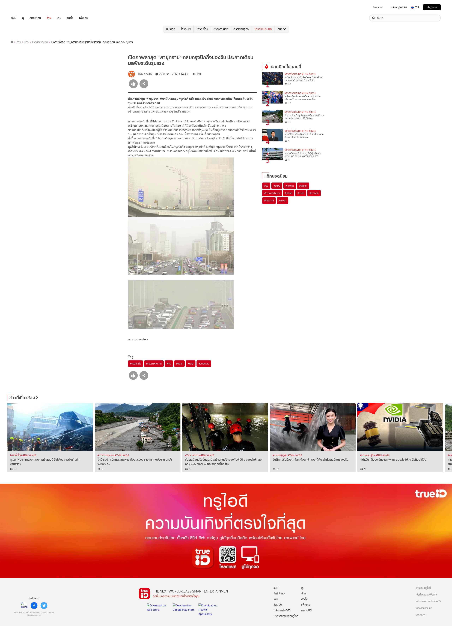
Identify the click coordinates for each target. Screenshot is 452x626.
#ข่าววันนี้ (314, 193)
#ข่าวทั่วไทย (16, 455)
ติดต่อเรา (421, 615)
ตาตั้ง (70, 18)
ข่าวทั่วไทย (202, 29)
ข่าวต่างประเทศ (263, 29)
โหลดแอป (378, 7)
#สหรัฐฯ (303, 185)
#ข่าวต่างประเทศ (293, 74)
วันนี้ (13, 18)
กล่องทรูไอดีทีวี (281, 610)
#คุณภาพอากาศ (154, 363)
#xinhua (290, 185)
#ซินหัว (276, 185)
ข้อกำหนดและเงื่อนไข (426, 595)
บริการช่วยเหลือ (424, 608)
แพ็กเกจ (305, 605)
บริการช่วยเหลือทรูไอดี (285, 616)
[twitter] (43, 605)
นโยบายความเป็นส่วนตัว (428, 601)
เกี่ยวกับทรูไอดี (423, 588)
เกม (59, 18)
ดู (23, 18)
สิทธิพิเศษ (35, 18)
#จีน (169, 363)
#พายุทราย (204, 363)
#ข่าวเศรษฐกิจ (280, 455)
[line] (24, 605)
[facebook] (34, 605)
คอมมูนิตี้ (306, 610)
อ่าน (49, 18)
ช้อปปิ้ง (277, 605)
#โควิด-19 (269, 200)
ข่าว (27, 42)
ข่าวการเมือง (221, 29)
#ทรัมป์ (301, 193)
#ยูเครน (282, 200)
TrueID (21, 7)
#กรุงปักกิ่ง (135, 363)
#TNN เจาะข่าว (192, 455)
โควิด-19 (186, 29)
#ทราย (179, 363)
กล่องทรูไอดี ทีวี (399, 7)
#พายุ (190, 363)
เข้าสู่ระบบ (432, 7)
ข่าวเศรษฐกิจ (241, 29)
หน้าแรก (170, 29)
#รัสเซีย (288, 193)
